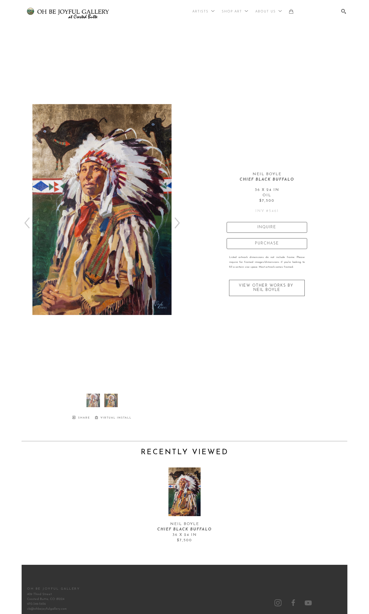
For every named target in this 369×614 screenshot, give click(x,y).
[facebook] (293, 602)
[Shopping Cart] (291, 11)
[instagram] (277, 602)
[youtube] (308, 602)
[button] (203, 11)
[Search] (343, 11)
